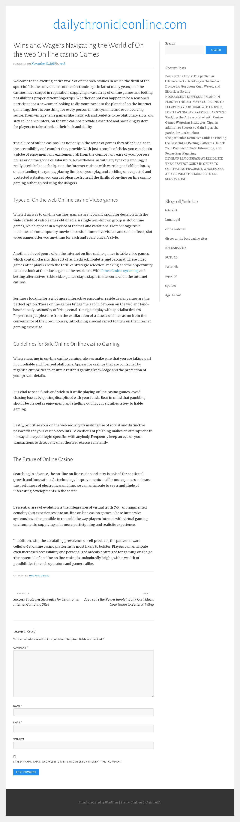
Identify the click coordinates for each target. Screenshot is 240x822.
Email (17, 722)
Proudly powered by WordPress (98, 802)
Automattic (153, 802)
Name (17, 706)
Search (170, 43)
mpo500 (171, 276)
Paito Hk (171, 267)
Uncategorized (39, 575)
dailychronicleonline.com (120, 25)
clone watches (175, 229)
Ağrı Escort (173, 295)
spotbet (170, 285)
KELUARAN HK (175, 248)
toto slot (171, 210)
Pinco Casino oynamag (120, 271)
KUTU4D (171, 257)
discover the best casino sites (186, 238)
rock (62, 63)
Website (18, 739)
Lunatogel (172, 219)
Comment (20, 648)
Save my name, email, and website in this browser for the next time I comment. (67, 761)
